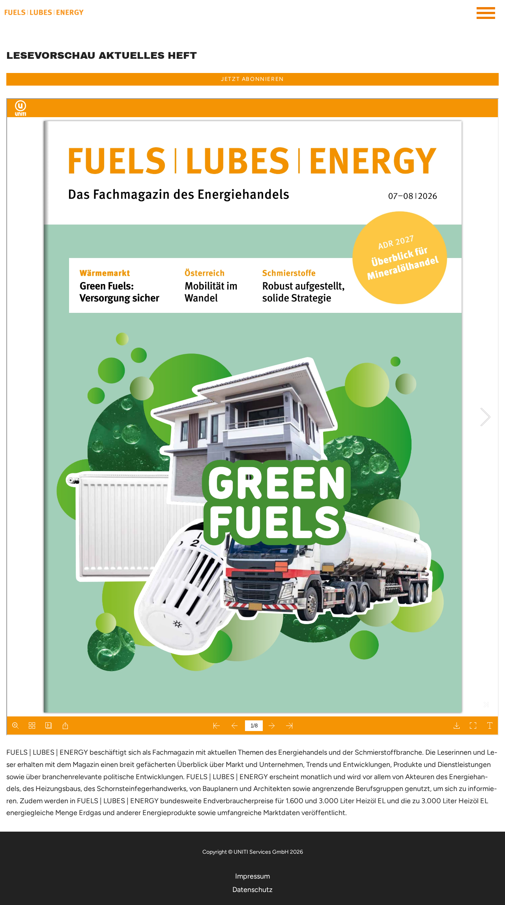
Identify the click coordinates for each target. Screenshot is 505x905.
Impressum (252, 876)
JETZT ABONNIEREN (252, 79)
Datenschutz (252, 889)
